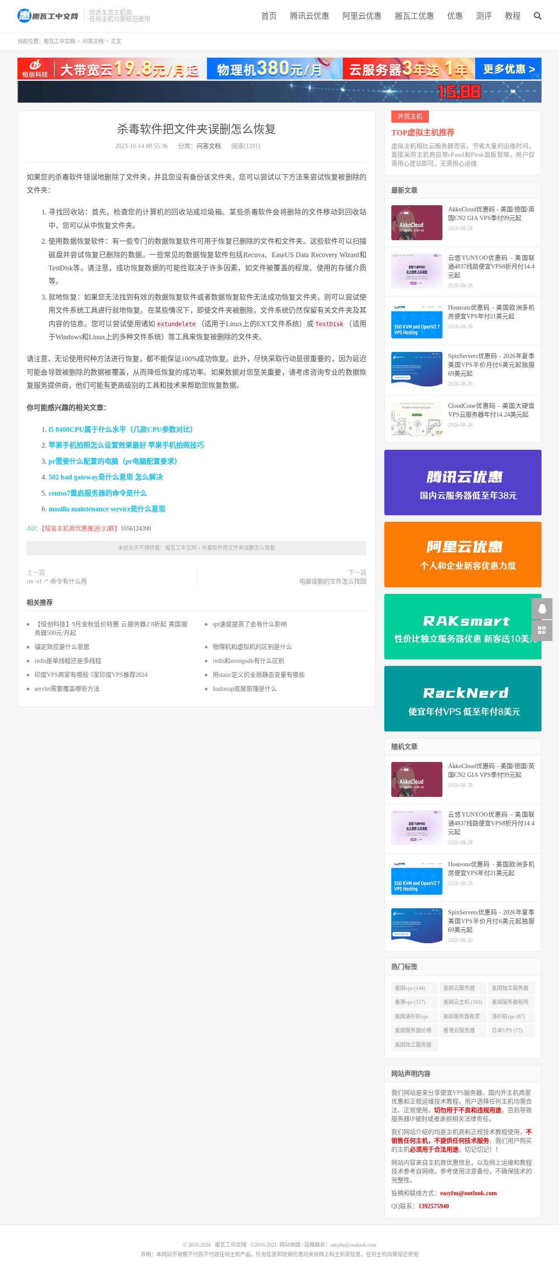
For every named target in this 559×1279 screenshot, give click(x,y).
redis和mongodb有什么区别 (248, 661)
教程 (513, 16)
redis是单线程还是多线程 (68, 661)
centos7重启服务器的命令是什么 (97, 493)
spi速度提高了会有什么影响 (250, 624)
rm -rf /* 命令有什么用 (57, 581)
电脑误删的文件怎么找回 (332, 581)
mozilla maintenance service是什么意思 (107, 509)
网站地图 (290, 1245)
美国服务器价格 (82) (413, 1032)
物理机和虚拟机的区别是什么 (252, 647)
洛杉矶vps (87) (508, 1017)
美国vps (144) (410, 988)
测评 (484, 16)
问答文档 (93, 41)
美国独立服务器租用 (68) (413, 1046)
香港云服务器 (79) (459, 1032)
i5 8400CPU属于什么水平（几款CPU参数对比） (122, 429)
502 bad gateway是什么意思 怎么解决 (105, 477)
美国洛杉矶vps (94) (411, 1018)
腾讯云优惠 (309, 16)
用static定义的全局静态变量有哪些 (259, 675)
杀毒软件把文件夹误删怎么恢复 (196, 129)
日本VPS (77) (507, 1030)
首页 (269, 16)
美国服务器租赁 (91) (461, 1018)
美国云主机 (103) (462, 1002)
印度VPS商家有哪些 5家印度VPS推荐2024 (91, 675)
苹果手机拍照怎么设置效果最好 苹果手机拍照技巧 (126, 445)
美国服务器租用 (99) (510, 1004)
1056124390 (136, 528)
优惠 (455, 16)
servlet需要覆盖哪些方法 (67, 689)
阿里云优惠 (362, 16)
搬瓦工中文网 (48, 16)
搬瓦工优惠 (414, 16)
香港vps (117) (410, 1002)
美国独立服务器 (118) (510, 990)
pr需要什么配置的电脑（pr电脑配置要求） (114, 461)
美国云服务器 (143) (459, 990)
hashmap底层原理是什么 (245, 689)
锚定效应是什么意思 (62, 647)
